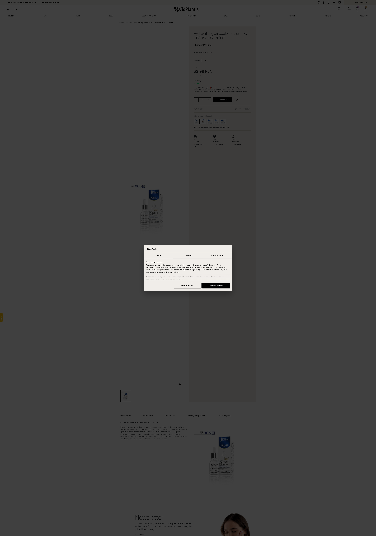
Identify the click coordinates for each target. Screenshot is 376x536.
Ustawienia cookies (186, 285)
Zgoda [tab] (158, 255)
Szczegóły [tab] (188, 255)
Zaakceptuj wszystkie (216, 285)
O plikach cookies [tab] (217, 255)
